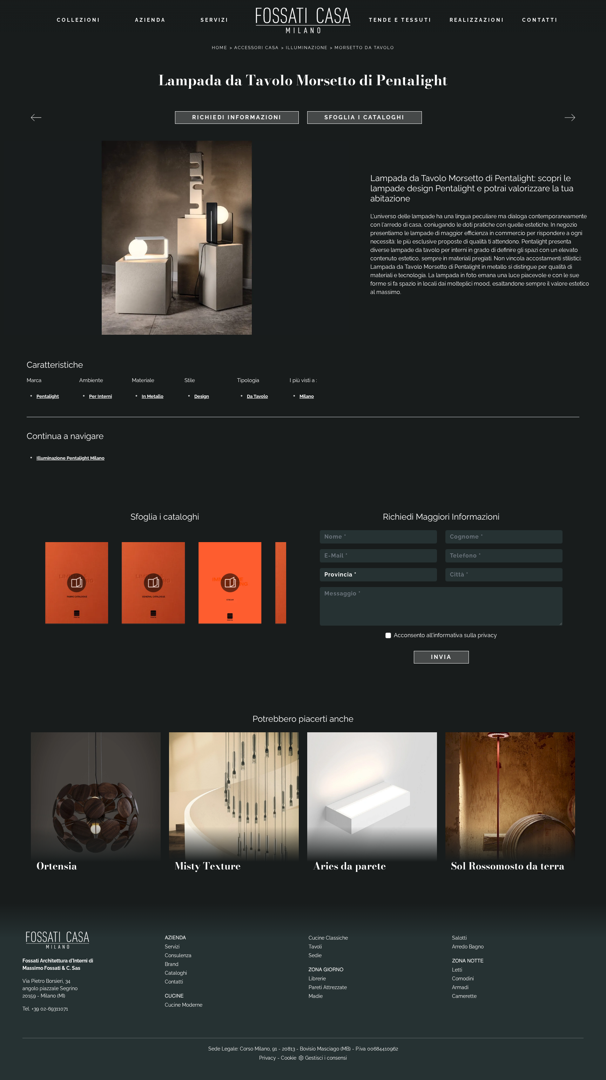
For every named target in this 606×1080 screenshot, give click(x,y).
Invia (441, 657)
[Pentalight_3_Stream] (230, 582)
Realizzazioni (477, 20)
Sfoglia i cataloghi (364, 117)
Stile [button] (189, 380)
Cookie (288, 1058)
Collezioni (78, 20)
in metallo (152, 396)
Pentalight (47, 396)
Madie (316, 996)
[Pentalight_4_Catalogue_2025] (153, 582)
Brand (172, 964)
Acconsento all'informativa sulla (445, 635)
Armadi (460, 987)
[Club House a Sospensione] (570, 117)
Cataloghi (176, 973)
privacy (487, 635)
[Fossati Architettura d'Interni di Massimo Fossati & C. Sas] (303, 20)
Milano (306, 396)
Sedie (315, 955)
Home (219, 47)
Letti (457, 970)
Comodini (463, 978)
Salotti (459, 938)
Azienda (150, 20)
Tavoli (315, 946)
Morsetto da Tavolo (364, 47)
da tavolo (257, 396)
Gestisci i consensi (326, 1058)
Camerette (464, 996)
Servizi (215, 20)
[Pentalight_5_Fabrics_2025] (76, 582)
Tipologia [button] (248, 380)
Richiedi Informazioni (237, 117)
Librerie (317, 978)
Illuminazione (307, 47)
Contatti (540, 20)
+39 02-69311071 (50, 1009)
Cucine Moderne (183, 1005)
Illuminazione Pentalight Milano (70, 458)
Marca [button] (34, 380)
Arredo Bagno (468, 946)
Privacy (267, 1058)
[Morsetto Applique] (36, 117)
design (201, 396)
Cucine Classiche (328, 938)
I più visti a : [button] (303, 380)
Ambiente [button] (91, 380)
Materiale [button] (143, 380)
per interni (100, 396)
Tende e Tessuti (400, 20)
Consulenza (178, 955)
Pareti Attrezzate (328, 987)
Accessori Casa (256, 47)
